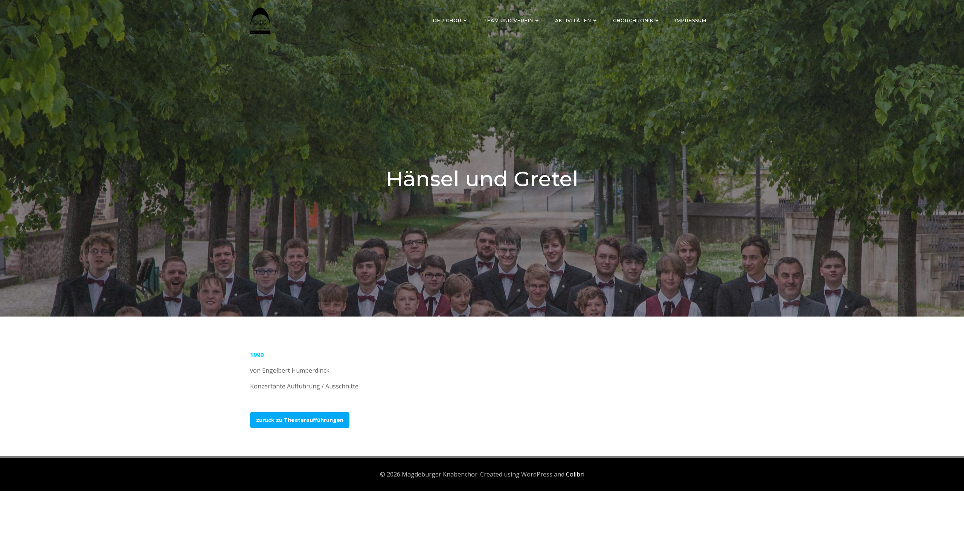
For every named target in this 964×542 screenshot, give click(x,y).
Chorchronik (633, 20)
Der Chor (447, 20)
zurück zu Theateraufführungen (299, 419)
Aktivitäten (573, 20)
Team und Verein (508, 20)
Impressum (690, 20)
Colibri (575, 474)
